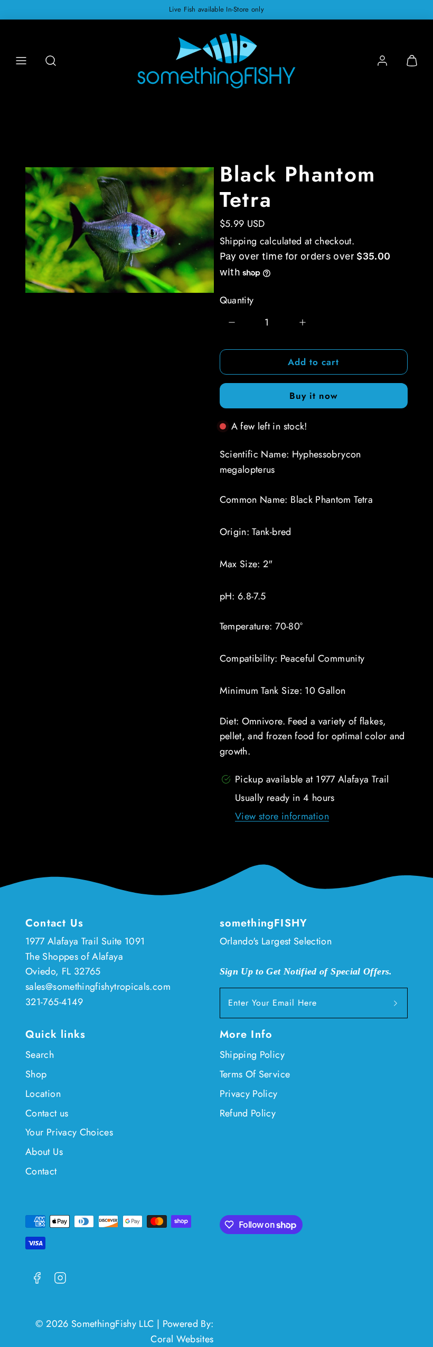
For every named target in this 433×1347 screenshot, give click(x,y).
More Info (246, 1034)
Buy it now (313, 395)
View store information (282, 816)
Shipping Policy (252, 1055)
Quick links (55, 1034)
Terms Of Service (255, 1074)
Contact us (47, 1113)
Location (43, 1094)
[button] (21, 60)
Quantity (237, 300)
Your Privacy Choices (69, 1132)
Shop (35, 1074)
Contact (41, 1171)
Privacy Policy (249, 1094)
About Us (44, 1152)
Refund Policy (248, 1113)
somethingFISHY (264, 923)
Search (39, 1055)
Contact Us (54, 923)
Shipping (238, 241)
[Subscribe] (395, 1003)
